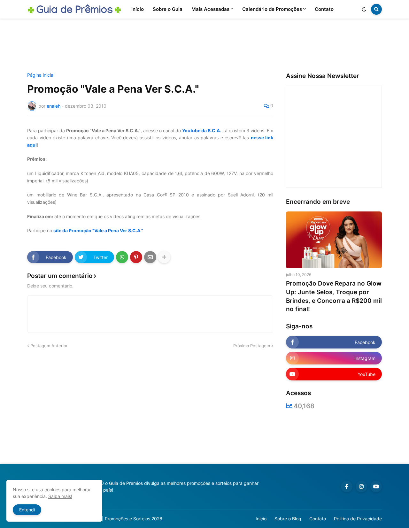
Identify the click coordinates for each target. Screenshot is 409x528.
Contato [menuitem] (324, 9)
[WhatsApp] (122, 257)
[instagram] (361, 486)
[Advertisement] (204, 45)
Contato (317, 518)
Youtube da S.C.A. (201, 130)
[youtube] (376, 486)
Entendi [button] (27, 509)
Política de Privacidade (358, 518)
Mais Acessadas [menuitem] (210, 9)
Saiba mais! (60, 496)
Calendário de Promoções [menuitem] (272, 9)
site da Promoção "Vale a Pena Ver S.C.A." (98, 230)
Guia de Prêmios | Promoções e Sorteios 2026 (114, 518)
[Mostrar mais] (164, 257)
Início (261, 518)
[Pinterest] (136, 257)
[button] (364, 9)
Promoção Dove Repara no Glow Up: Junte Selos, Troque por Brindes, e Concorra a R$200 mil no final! (334, 296)
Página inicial (40, 75)
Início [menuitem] (137, 9)
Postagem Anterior (49, 345)
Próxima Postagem (251, 345)
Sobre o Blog (287, 518)
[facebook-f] (346, 486)
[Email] (150, 257)
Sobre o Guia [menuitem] (167, 9)
